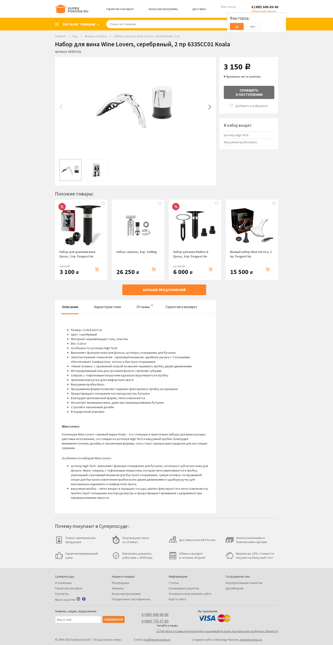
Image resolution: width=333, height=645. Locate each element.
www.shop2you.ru (251, 640)
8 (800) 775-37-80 (155, 621)
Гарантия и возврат (120, 9)
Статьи (174, 583)
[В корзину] (97, 269)
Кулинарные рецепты (184, 588)
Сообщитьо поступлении (249, 92)
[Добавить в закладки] (103, 204)
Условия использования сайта (190, 594)
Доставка (199, 9)
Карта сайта (177, 599)
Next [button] (209, 106)
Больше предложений (164, 289)
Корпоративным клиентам (244, 583)
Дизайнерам (234, 588)
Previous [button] (61, 106)
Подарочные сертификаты (131, 599)
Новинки (118, 588)
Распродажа (120, 583)
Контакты (62, 594)
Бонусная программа (163, 9)
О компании (63, 583)
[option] (135, 107)
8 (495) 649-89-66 (264, 7)
